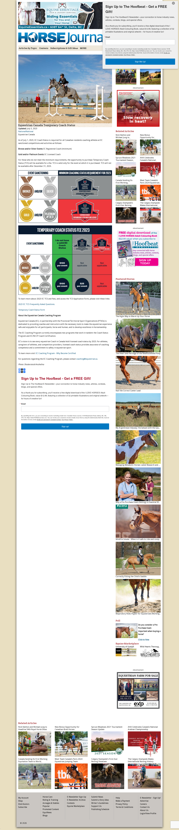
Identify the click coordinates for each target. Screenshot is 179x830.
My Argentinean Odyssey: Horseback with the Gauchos (139, 428)
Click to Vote (143, 640)
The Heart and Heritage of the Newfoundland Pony (138, 353)
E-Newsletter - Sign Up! (150, 798)
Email (23, 404)
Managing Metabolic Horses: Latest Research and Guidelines (142, 465)
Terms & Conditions (124, 807)
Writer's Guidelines (99, 803)
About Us (144, 810)
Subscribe (22, 807)
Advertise (144, 801)
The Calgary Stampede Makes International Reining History (150, 205)
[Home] (65, 36)
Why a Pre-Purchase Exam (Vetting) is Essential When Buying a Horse (146, 502)
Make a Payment (123, 801)
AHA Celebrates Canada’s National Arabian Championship (150, 160)
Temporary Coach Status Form (31, 310)
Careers (143, 804)
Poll (118, 620)
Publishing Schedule (100, 809)
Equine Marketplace (76, 806)
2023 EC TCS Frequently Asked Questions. (36, 304)
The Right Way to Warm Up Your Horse (133, 316)
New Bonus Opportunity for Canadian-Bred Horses (150, 137)
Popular (46, 806)
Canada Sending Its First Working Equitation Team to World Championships (125, 184)
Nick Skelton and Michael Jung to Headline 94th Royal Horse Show (124, 138)
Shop (20, 801)
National (22, 131)
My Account (23, 798)
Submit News (97, 797)
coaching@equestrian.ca (86, 359)
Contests (43, 48)
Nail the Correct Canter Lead (128, 390)
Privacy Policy (122, 804)
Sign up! (65, 426)
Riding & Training (50, 800)
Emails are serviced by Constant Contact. (49, 419)
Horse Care (47, 797)
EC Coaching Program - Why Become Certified (56, 353)
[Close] (173, 3)
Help (118, 798)
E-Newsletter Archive (76, 800)
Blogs (45, 815)
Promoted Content (51, 809)
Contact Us (145, 807)
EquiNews (47, 812)
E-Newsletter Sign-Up (76, 797)
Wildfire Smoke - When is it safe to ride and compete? (139, 539)
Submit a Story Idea (100, 800)
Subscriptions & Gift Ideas (64, 48)
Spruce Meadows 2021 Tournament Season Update (125, 160)
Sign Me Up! (140, 61)
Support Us (96, 806)
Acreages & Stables (51, 803)
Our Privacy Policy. (67, 419)
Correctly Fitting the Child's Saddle (131, 576)
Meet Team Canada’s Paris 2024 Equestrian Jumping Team (149, 182)
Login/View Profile (148, 813)
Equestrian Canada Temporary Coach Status (46, 125)
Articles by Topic (28, 48)
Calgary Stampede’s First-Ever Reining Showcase (124, 205)
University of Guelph (125, 647)
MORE (83, 48)
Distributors (23, 804)
